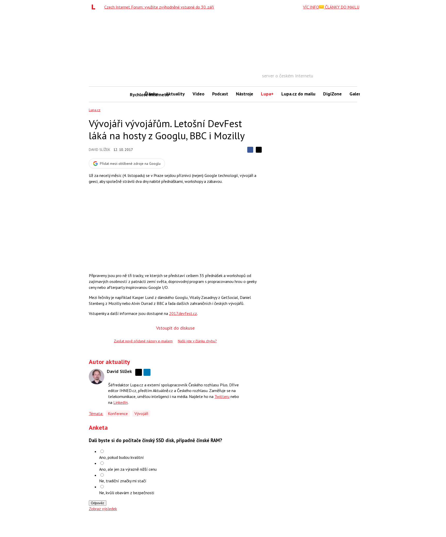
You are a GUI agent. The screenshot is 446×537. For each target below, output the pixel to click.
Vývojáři (141, 413)
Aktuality (175, 94)
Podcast (220, 94)
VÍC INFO (311, 7)
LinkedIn (120, 402)
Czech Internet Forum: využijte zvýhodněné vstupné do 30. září (159, 7)
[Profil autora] (96, 376)
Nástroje (244, 94)
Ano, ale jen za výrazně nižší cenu (128, 469)
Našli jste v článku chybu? (197, 341)
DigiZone (332, 94)
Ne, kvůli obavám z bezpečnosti (126, 492)
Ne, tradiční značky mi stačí (122, 480)
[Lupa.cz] (95, 7)
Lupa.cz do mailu (298, 94)
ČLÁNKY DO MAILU (341, 7)
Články (151, 94)
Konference (118, 413)
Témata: (96, 413)
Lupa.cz (94, 110)
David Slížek (99, 149)
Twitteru (221, 396)
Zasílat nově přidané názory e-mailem (143, 341)
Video (198, 94)
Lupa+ (267, 94)
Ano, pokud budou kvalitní (121, 457)
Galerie (356, 94)
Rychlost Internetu (135, 94)
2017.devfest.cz (183, 313)
